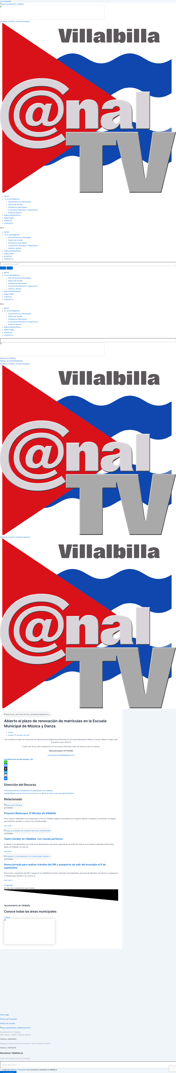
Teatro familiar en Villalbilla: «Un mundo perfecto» (33, 838)
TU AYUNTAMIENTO (12, 199)
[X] (61, 768)
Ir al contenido (5, 1)
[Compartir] (61, 778)
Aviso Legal (4, 1015)
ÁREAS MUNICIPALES (12, 215)
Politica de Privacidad (8, 1019)
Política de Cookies (7, 1023)
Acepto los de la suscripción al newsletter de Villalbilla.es (30, 1070)
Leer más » (8, 826)
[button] (88, 227)
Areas (10, 732)
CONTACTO (8, 223)
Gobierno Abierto (15, 213)
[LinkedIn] (61, 772)
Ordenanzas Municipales (17, 207)
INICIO (6, 196)
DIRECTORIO (9, 218)
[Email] (61, 775)
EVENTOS (8, 221)
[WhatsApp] (61, 762)
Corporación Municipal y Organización (23, 210)
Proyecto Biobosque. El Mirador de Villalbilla (30, 813)
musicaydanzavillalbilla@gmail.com (61, 755)
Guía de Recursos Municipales (19, 202)
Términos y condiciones (18, 1070)
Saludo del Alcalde (15, 204)
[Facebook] (61, 765)
